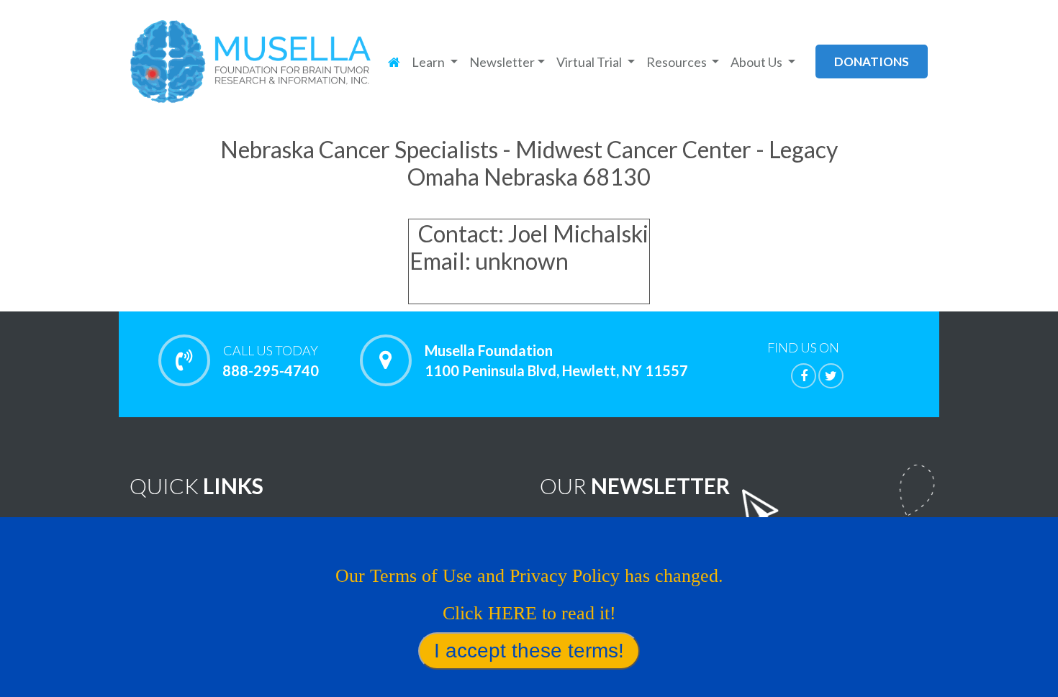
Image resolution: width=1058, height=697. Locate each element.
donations (871, 61)
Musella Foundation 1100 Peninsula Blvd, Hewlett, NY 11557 (556, 360)
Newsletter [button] (502, 62)
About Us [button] (758, 62)
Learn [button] (429, 62)
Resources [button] (677, 62)
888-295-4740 (270, 360)
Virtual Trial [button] (590, 62)
